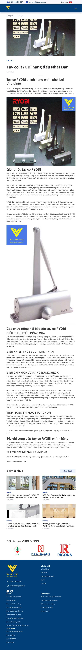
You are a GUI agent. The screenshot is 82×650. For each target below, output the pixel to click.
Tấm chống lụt (11, 600)
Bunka (8, 594)
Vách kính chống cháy (13, 614)
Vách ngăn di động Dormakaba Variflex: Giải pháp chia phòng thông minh (58, 525)
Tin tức (9, 492)
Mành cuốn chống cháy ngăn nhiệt (17, 625)
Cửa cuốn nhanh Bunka (13, 607)
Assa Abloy (10, 628)
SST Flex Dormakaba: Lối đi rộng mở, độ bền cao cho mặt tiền (58, 496)
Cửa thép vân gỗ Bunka (14, 596)
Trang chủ (10, 16)
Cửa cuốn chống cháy (13, 622)
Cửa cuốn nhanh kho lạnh (14, 631)
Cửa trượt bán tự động (13, 604)
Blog (20, 16)
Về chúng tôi (45, 566)
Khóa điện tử (45, 611)
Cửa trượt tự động (47, 607)
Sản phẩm (44, 572)
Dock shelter (10, 635)
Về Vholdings (45, 569)
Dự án (43, 580)
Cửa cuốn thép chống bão (14, 611)
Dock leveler (10, 642)
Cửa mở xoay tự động (48, 604)
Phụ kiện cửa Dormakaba (49, 600)
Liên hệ (43, 583)
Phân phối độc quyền (47, 576)
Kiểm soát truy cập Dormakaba (51, 596)
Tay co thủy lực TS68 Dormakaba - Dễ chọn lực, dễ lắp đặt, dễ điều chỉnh (23, 525)
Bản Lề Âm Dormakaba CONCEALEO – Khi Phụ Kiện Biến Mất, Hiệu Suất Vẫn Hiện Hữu (22, 496)
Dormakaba (45, 594)
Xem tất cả (68, 471)
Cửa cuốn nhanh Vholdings (15, 618)
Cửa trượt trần (11, 638)
